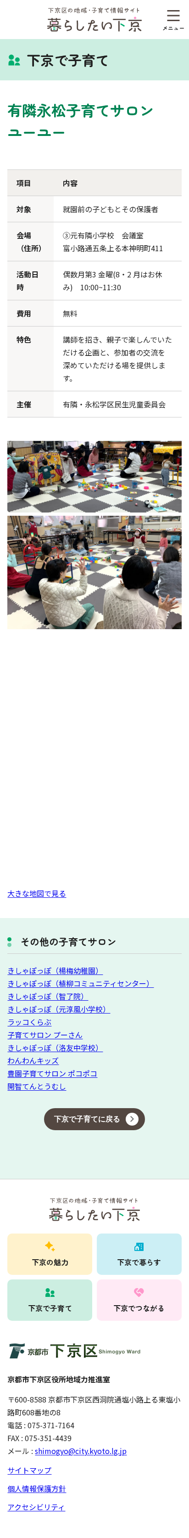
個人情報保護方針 (36, 1488)
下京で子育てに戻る (87, 1119)
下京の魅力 (50, 1262)
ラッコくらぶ (29, 1021)
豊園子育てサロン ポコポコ (52, 1073)
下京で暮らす (139, 1262)
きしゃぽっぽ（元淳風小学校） (58, 1008)
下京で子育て (50, 1307)
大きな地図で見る (36, 893)
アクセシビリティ (36, 1506)
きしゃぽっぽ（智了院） (47, 996)
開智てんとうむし (36, 1086)
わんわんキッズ (33, 1060)
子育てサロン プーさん (45, 1034)
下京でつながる (139, 1307)
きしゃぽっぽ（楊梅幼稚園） (55, 970)
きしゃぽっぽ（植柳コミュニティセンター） (80, 983)
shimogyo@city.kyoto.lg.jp (81, 1450)
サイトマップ (29, 1470)
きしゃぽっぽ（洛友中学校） (55, 1047)
